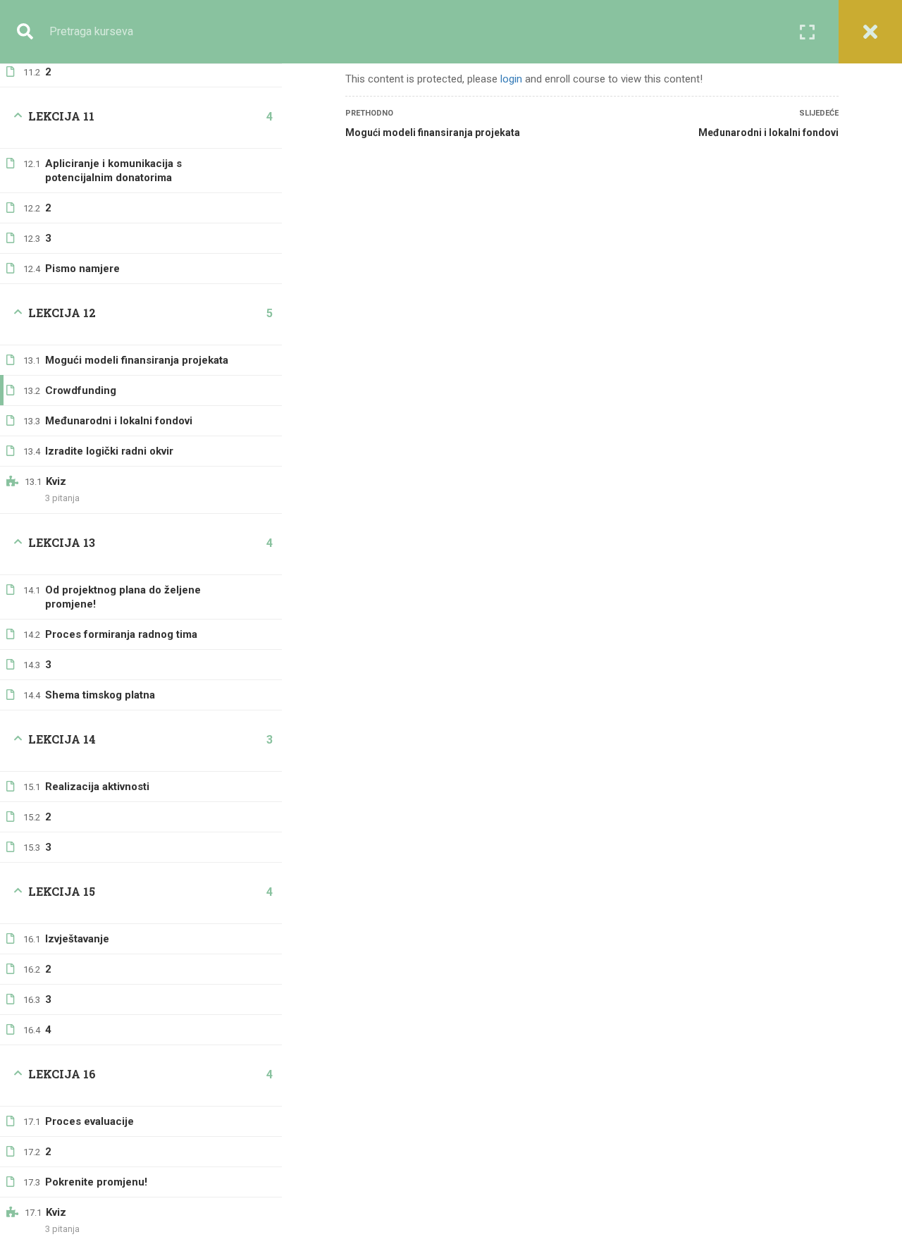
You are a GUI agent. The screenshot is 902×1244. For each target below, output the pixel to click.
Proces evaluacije (89, 1121)
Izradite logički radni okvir (109, 451)
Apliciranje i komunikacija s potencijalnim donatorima (113, 170)
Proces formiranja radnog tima (121, 634)
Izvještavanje (77, 938)
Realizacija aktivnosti (97, 786)
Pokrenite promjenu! (96, 1182)
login (511, 79)
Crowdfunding (80, 390)
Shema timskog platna (100, 695)
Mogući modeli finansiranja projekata (136, 360)
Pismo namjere (82, 268)
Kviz (56, 481)
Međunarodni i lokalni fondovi (118, 420)
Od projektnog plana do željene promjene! (123, 597)
